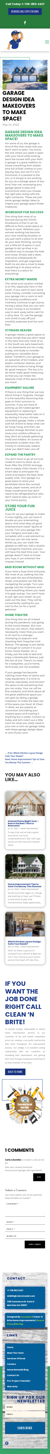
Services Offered (16, 1358)
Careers (11, 1364)
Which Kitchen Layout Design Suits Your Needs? (24, 942)
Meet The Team (15, 1353)
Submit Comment (35, 1244)
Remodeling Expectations (25, 11)
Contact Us (13, 1375)
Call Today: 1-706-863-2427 (25, 4)
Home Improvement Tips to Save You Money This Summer (24, 885)
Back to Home (15, 1072)
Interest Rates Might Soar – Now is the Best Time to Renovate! (23, 823)
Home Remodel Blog (18, 1369)
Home (10, 1347)
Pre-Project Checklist (18, 1381)
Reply (39, 1177)
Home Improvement (29, 828)
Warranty (12, 1386)
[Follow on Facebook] (25, 22)
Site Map (19, 1324)
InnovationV (26, 1317)
